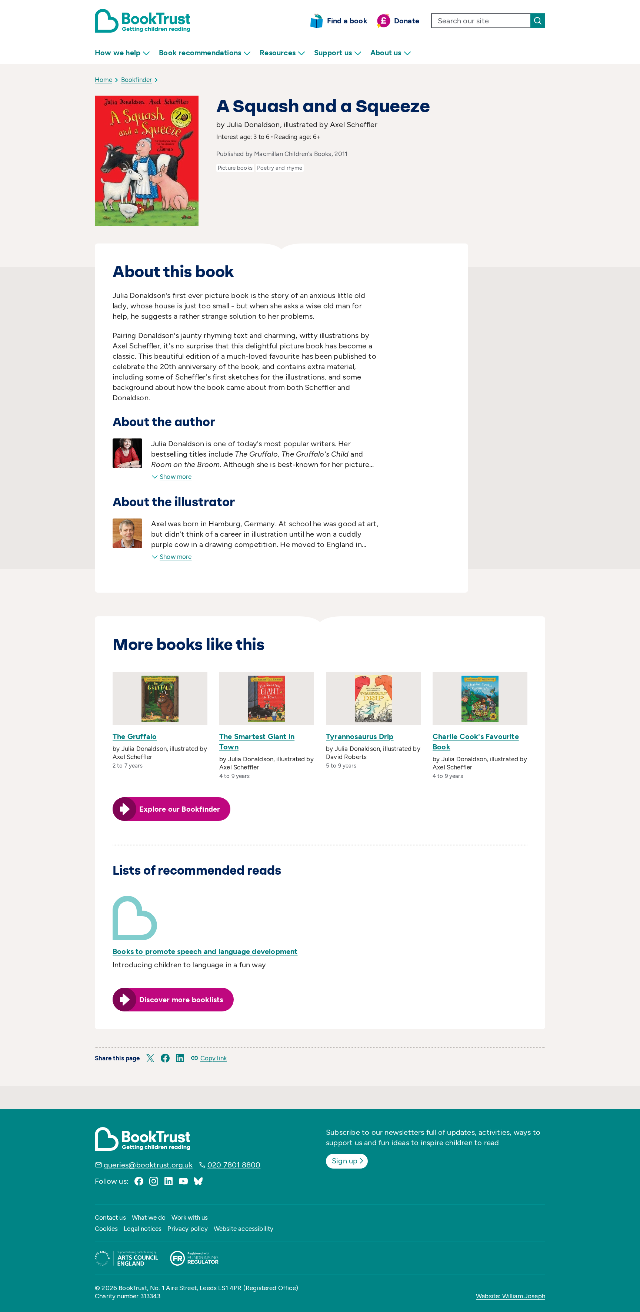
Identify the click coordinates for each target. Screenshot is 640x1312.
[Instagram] (153, 1181)
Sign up (344, 1160)
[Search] (537, 20)
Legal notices (142, 1228)
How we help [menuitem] (117, 52)
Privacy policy (187, 1228)
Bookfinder (136, 79)
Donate (406, 20)
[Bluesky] (198, 1181)
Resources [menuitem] (278, 52)
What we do (149, 1217)
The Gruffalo (135, 736)
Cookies (106, 1228)
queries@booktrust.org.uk (148, 1164)
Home (103, 79)
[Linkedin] (168, 1181)
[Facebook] (138, 1181)
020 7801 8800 (234, 1164)
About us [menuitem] (385, 52)
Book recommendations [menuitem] (200, 52)
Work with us (189, 1217)
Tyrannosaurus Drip (360, 736)
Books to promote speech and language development (205, 951)
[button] (150, 1058)
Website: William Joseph (510, 1296)
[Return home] (142, 21)
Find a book (347, 20)
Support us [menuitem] (333, 52)
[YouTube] (183, 1181)
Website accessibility (244, 1228)
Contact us (110, 1217)
